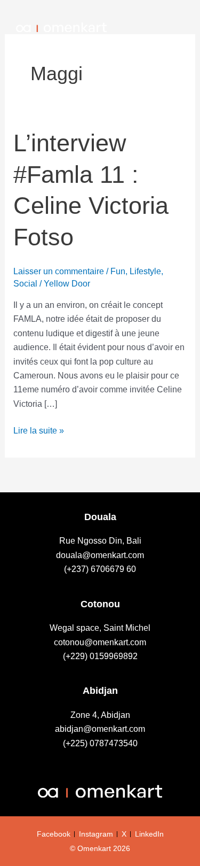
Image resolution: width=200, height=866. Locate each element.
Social (25, 283)
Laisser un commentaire (58, 271)
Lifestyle (145, 271)
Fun (117, 271)
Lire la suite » (38, 429)
